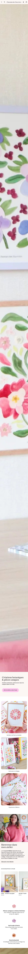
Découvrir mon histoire (7, 861)
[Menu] (1, 2)
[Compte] (23, 2)
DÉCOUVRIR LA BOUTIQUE (10, 690)
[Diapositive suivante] (25, 884)
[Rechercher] (4, 2)
